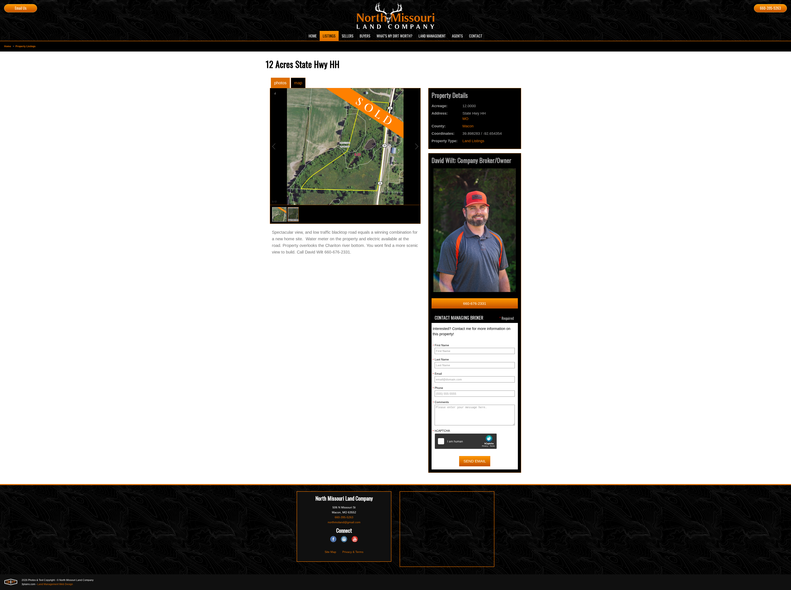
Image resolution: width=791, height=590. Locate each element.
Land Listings (473, 141)
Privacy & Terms (352, 552)
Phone (438, 388)
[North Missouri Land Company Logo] (395, 15)
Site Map (330, 552)
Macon (468, 126)
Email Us (20, 8)
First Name (441, 345)
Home (7, 46)
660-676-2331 (474, 303)
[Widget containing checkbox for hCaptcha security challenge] (466, 441)
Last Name (441, 359)
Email (437, 374)
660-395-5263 (770, 8)
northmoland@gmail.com (344, 522)
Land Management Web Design (55, 584)
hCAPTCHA (441, 431)
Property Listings (25, 46)
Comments (441, 402)
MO (465, 119)
